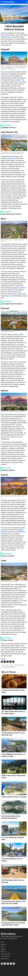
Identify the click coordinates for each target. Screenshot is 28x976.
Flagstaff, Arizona (8, 127)
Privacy (2, 946)
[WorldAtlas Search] (26, 2)
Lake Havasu (10, 158)
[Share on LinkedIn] (13, 662)
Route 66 (3, 74)
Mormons (8, 246)
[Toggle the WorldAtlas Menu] (1, 2)
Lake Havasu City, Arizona (11, 214)
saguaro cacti (17, 288)
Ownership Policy (5, 958)
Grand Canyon (16, 80)
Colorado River (5, 37)
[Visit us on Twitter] (8, 963)
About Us (3, 951)
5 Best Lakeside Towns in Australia (13, 797)
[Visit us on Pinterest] (11, 963)
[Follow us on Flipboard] (2, 963)
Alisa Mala (3, 667)
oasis (10, 180)
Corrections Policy (5, 956)
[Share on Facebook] (5, 662)
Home (2, 942)
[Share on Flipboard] (2, 662)
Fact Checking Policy (6, 953)
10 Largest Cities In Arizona (12, 304)
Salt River (14, 294)
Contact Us (3, 944)
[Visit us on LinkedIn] (14, 963)
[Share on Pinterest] (10, 662)
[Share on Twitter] (7, 662)
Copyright (3, 949)
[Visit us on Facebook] (5, 963)
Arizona (3, 33)
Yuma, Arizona (7, 640)
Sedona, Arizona (8, 470)
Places (15, 667)
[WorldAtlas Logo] (9, 2)
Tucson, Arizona (8, 556)
